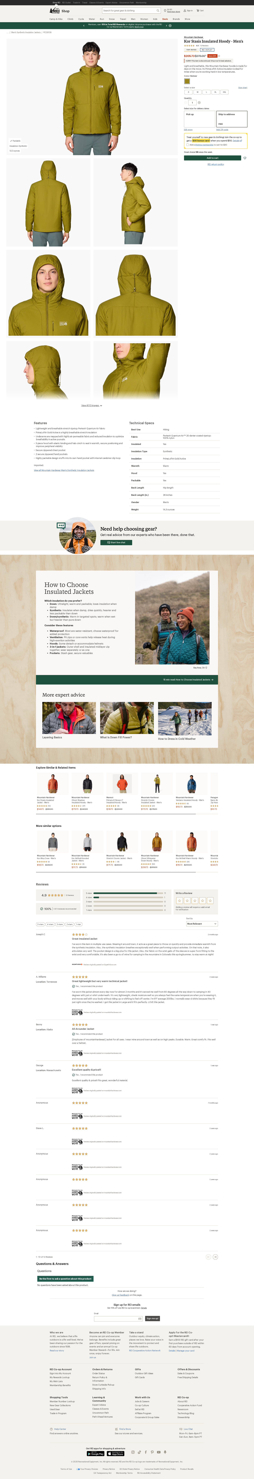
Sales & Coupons (186, 1373)
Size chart (242, 87)
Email (96, 1313)
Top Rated (191, 49)
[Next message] (166, 25)
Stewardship (184, 1417)
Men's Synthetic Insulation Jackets (26, 32)
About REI (182, 1401)
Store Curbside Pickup (103, 1384)
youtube (159, 1452)
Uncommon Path (100, 1412)
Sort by (189, 918)
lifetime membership (204, 145)
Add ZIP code (222, 129)
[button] (92, 97)
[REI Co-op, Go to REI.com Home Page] (54, 10)
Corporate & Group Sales (147, 1417)
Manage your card (185, 1350)
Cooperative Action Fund (190, 1405)
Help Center (60, 1429)
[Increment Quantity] (199, 102)
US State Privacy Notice (130, 1469)
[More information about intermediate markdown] (219, 56)
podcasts (165, 1452)
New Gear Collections (60, 1405)
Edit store (188, 129)
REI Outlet (207, 50)
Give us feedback (120, 1295)
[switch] (40, 924)
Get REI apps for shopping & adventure (105, 1448)
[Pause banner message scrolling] (170, 25)
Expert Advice (99, 1405)
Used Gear (55, 1409)
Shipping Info (99, 1388)
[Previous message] (83, 25)
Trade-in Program (58, 1413)
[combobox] (131, 11)
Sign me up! (152, 1318)
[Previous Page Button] (208, 1257)
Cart (202, 10)
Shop (65, 11)
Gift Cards (140, 1377)
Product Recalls (187, 1469)
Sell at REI (139, 1409)
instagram (133, 1452)
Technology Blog (186, 1413)
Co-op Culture (142, 1405)
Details (236, 140)
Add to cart (212, 158)
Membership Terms (124, 1473)
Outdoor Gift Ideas (144, 1373)
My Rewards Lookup (60, 1377)
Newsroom (183, 1409)
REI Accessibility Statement (149, 1473)
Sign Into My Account (60, 1373)
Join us (92, 1357)
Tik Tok (139, 1452)
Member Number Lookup (62, 1401)
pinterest (152, 1452)
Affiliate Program (143, 1413)
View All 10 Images (90, 405)
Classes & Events (100, 1408)
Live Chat (188, 1429)
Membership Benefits (60, 1385)
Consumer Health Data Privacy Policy (160, 1469)
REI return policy (216, 164)
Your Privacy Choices (89, 1469)
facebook (146, 1452)
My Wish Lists (56, 1381)
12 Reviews (70, 895)
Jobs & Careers (142, 1401)
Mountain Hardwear (194, 37)
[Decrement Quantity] (186, 102)
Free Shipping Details (188, 1377)
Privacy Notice (109, 1469)
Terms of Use (66, 1469)
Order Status (98, 1373)
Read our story (57, 1350)
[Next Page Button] (215, 1257)
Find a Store (125, 1429)
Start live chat (118, 542)
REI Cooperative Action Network (144, 1350)
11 (126, 893)
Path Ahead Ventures (102, 1416)
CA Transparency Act (103, 1473)
